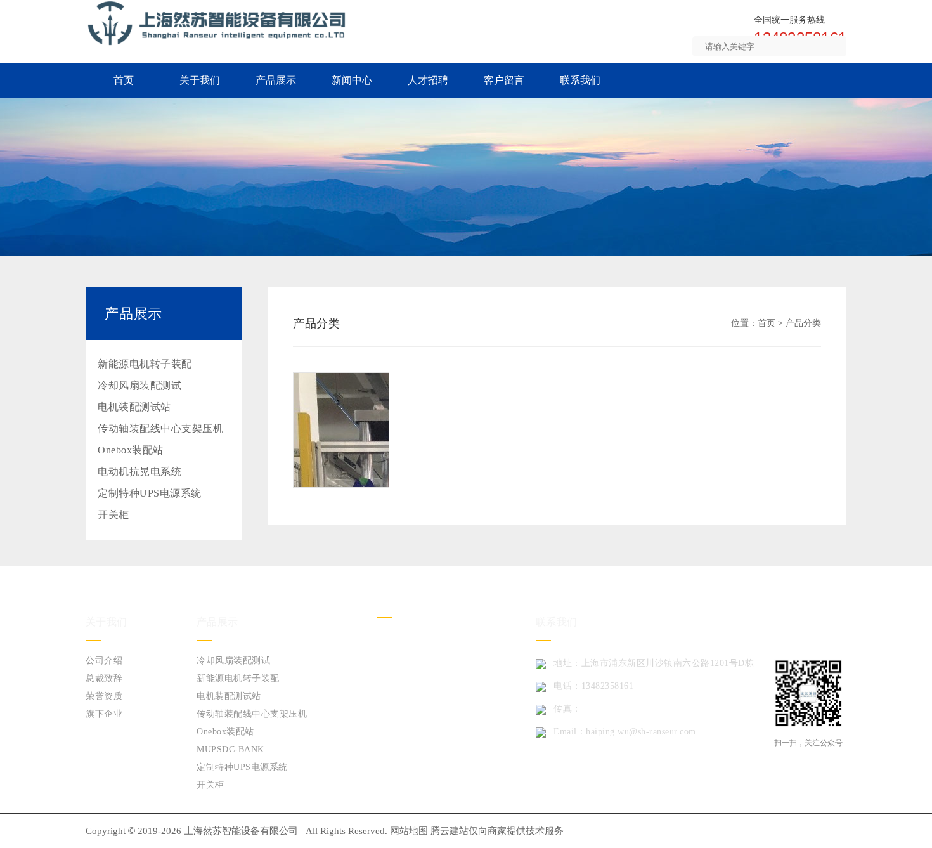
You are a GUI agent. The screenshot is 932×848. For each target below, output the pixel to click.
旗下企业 (104, 714)
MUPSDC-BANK (230, 749)
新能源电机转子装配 (145, 363)
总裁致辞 (104, 678)
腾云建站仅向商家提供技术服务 (497, 831)
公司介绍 (104, 660)
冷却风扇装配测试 (139, 385)
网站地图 (409, 831)
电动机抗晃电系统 (139, 471)
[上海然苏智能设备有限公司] (217, 22)
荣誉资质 (104, 696)
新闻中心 (352, 80)
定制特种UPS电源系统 (150, 493)
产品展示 (276, 80)
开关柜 (113, 514)
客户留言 (504, 80)
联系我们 (580, 80)
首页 (123, 80)
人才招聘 (428, 80)
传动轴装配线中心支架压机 (160, 428)
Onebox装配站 (131, 450)
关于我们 (199, 80)
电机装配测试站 (134, 406)
